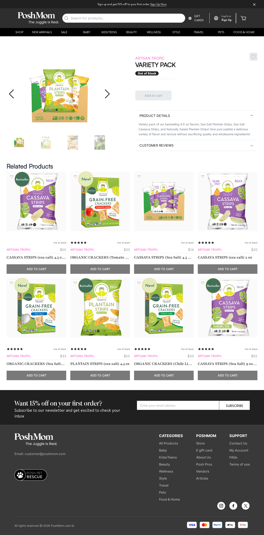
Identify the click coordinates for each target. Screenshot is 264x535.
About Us (203, 457)
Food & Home (244, 32)
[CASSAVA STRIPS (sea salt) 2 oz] (227, 201)
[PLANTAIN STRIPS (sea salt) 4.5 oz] (100, 307)
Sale (64, 32)
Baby (86, 32)
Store (200, 443)
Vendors (202, 471)
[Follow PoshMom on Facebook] (233, 506)
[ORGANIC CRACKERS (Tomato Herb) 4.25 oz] (100, 201)
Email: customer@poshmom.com (40, 454)
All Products (168, 443)
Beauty (131, 32)
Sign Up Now (158, 4)
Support (238, 436)
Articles (202, 478)
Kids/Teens (109, 32)
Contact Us (238, 443)
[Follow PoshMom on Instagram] (221, 506)
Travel (199, 32)
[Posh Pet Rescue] (30, 475)
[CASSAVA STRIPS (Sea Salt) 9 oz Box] (227, 307)
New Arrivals (42, 32)
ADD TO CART (36, 269)
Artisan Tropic (150, 58)
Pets (221, 32)
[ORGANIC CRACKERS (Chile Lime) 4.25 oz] (164, 307)
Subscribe (234, 405)
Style (176, 32)
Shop (19, 32)
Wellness (154, 32)
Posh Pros (204, 464)
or (226, 16)
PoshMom (206, 436)
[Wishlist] (11, 176)
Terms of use (239, 464)
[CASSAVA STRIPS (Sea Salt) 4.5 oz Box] (164, 201)
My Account (238, 450)
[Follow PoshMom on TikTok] (246, 506)
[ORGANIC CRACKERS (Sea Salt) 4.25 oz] (36, 307)
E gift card (204, 450)
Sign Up (227, 20)
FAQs (233, 457)
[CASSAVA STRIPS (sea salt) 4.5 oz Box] (36, 201)
